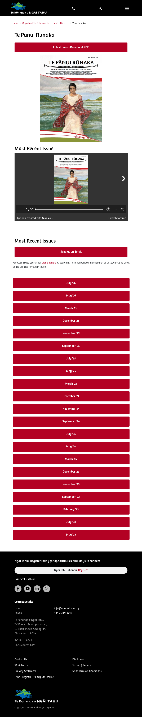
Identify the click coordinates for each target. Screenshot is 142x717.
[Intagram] (46, 588)
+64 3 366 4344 (63, 612)
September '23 (71, 497)
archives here (49, 262)
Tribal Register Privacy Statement (34, 677)
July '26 (71, 283)
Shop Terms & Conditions (86, 671)
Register (83, 570)
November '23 (71, 484)
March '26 (71, 308)
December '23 (71, 471)
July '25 (71, 358)
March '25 (71, 383)
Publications (59, 23)
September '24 (71, 421)
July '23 (71, 522)
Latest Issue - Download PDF (71, 47)
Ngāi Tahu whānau (71, 570)
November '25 (71, 333)
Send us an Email (71, 251)
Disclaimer (78, 659)
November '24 (71, 409)
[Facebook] (18, 588)
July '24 (71, 434)
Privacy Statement (25, 671)
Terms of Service (81, 665)
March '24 (71, 459)
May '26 (71, 295)
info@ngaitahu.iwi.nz (66, 608)
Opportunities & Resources (35, 23)
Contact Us (21, 659)
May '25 (71, 371)
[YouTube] (27, 588)
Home (16, 23)
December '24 (71, 396)
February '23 (71, 509)
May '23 (71, 534)
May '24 (71, 446)
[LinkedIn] (37, 588)
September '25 (71, 346)
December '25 (71, 321)
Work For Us (21, 665)
